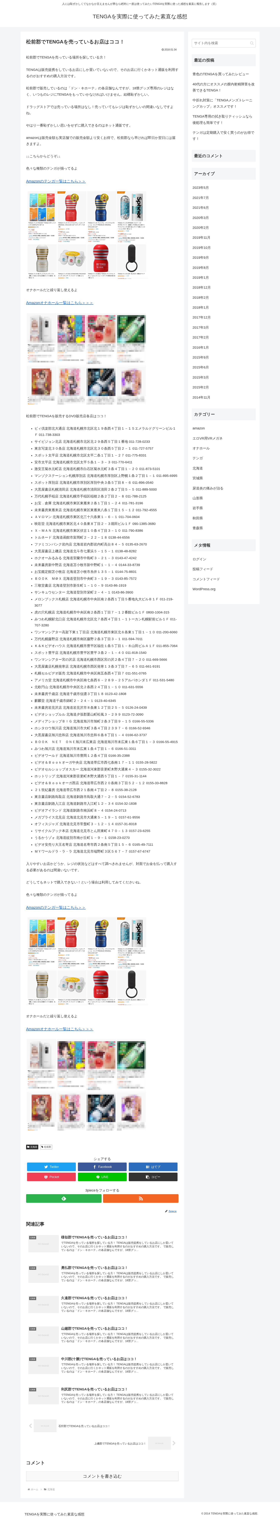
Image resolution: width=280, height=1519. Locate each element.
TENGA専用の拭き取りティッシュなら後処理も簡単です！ (222, 119)
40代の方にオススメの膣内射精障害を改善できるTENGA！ (224, 87)
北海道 (33, 1147)
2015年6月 (201, 367)
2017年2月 (201, 337)
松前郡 (47, 1147)
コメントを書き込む (102, 1476)
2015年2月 (201, 387)
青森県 (198, 528)
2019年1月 (201, 277)
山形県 (198, 498)
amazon (199, 428)
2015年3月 (201, 377)
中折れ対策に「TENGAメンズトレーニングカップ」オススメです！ (222, 103)
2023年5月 (201, 188)
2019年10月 (202, 248)
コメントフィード (206, 579)
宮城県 (198, 478)
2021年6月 (201, 208)
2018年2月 (201, 297)
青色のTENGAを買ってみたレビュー (221, 74)
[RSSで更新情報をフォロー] (140, 1198)
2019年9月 (201, 257)
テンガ (198, 458)
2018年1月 (201, 307)
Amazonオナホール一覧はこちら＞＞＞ (59, 303)
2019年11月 (201, 237)
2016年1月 (201, 347)
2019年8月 (201, 268)
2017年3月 (201, 327)
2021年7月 (201, 198)
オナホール (201, 448)
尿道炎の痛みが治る (208, 488)
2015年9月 (201, 357)
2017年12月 (202, 317)
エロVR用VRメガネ (208, 438)
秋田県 (198, 518)
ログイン (199, 559)
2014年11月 (201, 397)
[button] (153, 1177)
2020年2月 (201, 228)
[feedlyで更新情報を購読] (64, 1198)
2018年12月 (202, 287)
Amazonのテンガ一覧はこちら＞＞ (56, 181)
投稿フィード (203, 569)
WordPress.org (204, 589)
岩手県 (198, 508)
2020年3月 (201, 218)
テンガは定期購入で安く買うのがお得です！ (223, 136)
